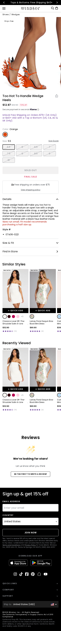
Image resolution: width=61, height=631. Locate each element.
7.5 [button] (8, 153)
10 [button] (9, 160)
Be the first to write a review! (30, 474)
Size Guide (53, 141)
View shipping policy (30, 190)
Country (8, 515)
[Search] (52, 8)
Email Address (11, 501)
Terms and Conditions (11, 545)
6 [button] (22, 147)
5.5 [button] (8, 147)
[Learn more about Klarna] (38, 109)
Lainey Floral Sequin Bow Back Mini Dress (41, 322)
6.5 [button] (36, 147)
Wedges (15, 14)
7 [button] (49, 147)
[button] (4, 316)
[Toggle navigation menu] (3, 8)
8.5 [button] (36, 153)
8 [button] (22, 153)
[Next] (56, 2)
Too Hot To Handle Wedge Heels (23, 98)
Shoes (6, 14)
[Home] (30, 8)
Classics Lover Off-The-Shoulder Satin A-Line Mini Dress (14, 322)
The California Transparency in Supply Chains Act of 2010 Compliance (28, 615)
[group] (24, 53)
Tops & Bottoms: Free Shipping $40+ (30, 2)
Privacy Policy (30, 545)
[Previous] (4, 2)
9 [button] (49, 153)
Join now (31, 532)
